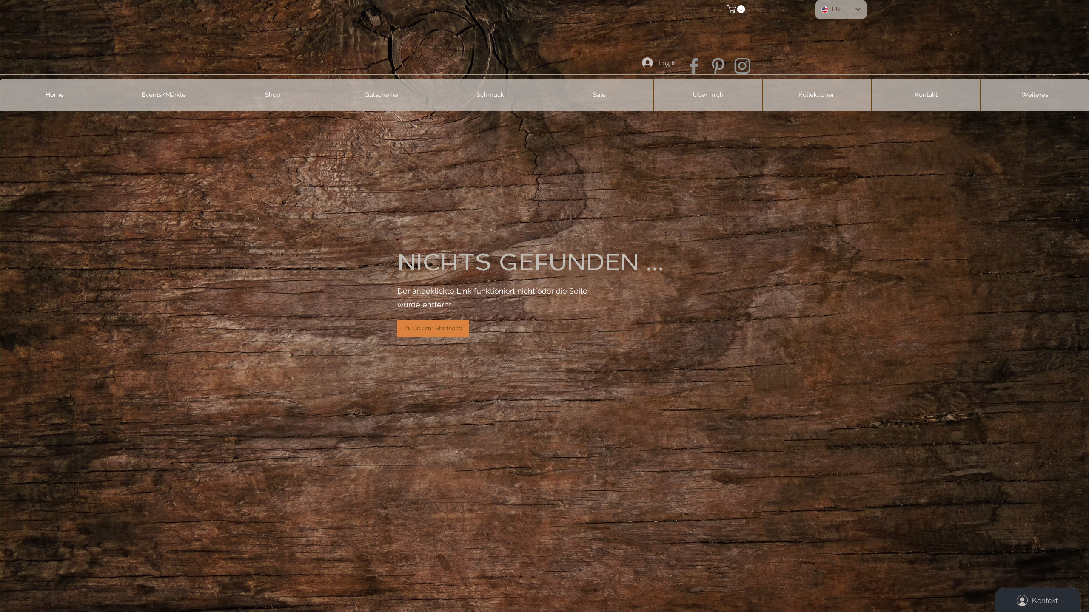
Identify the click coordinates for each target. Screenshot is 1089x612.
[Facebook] (693, 65)
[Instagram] (742, 65)
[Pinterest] (718, 65)
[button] (737, 9)
